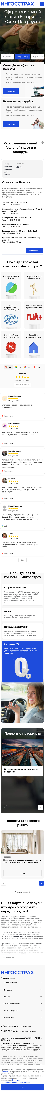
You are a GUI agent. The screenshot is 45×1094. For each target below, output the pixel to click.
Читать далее (8, 957)
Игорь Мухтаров (14, 396)
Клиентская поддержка (28, 1031)
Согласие (5, 1072)
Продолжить (34, 250)
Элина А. (11, 533)
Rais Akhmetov (14, 423)
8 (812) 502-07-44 (10, 1026)
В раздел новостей (22, 892)
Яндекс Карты (8, 416)
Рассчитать (11, 91)
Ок (23, 1087)
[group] (22, 757)
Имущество (7, 57)
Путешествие (22, 57)
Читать (22, 873)
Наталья (11, 478)
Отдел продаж (26, 1026)
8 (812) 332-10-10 (9, 1031)
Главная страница (8, 978)
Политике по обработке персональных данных (15, 1081)
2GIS (5, 526)
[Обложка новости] (22, 842)
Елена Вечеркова (14, 451)
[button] (4, 807)
